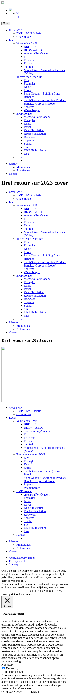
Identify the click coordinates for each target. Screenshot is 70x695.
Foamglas (29, 83)
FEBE (27, 56)
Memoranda (23, 167)
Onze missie (23, 36)
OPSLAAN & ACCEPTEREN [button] (20, 691)
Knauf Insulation (34, 130)
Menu (6, 23)
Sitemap (13, 564)
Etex (26, 80)
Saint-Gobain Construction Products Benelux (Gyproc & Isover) (45, 102)
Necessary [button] (7, 664)
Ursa (26, 153)
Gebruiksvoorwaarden (22, 557)
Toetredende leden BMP (30, 76)
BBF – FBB (31, 46)
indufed (28, 66)
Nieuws (13, 163)
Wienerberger (32, 110)
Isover (27, 127)
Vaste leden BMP (26, 43)
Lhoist (27, 90)
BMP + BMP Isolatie (28, 33)
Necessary (12, 668)
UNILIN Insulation (35, 150)
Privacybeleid (17, 561)
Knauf (27, 86)
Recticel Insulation (35, 133)
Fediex (28, 63)
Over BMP (15, 30)
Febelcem (29, 60)
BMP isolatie (24, 113)
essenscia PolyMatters (37, 53)
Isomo (27, 123)
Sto (26, 147)
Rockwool (30, 137)
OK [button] (59, 590)
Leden (12, 40)
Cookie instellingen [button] (41, 590)
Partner (20, 157)
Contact (13, 173)
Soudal (28, 143)
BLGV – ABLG (33, 50)
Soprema (29, 106)
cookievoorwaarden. (13, 590)
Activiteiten (23, 170)
